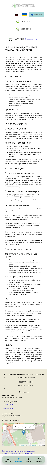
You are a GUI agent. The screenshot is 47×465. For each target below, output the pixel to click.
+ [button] (5, 427)
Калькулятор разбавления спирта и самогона (26, 374)
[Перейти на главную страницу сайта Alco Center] (23, 6)
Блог (26, 388)
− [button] (5, 430)
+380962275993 (26, 22)
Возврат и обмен (26, 382)
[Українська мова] (24, 14)
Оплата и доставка (25, 385)
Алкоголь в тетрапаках (26, 378)
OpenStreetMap (32, 445)
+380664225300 (26, 29)
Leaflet (22, 445)
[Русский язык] (16, 14)
